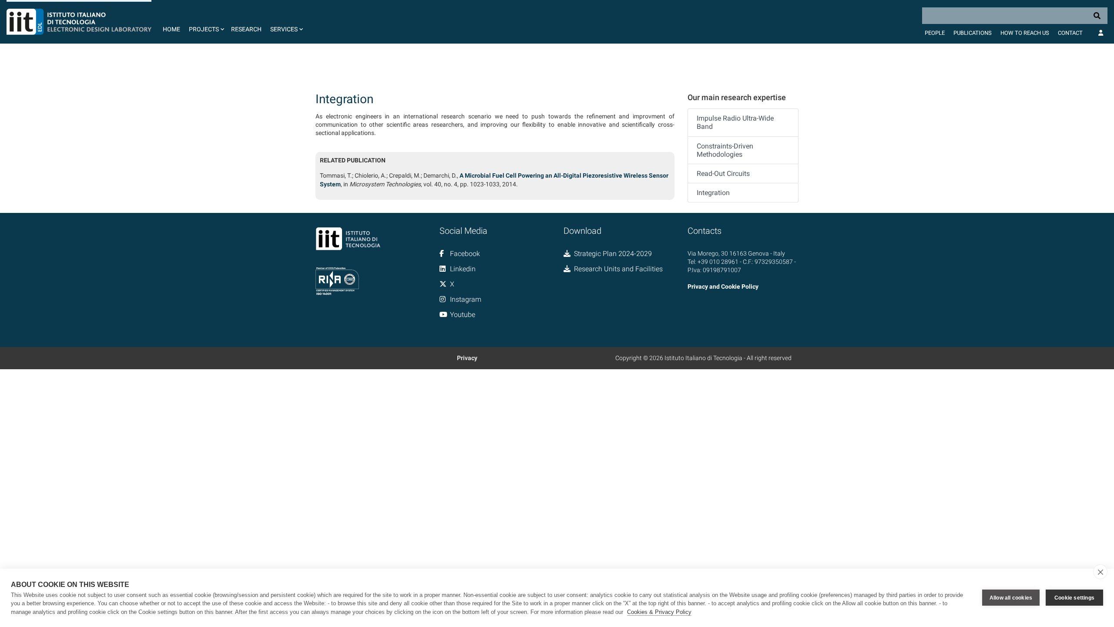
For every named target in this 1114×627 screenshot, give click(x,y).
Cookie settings (1074, 598)
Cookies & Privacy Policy (659, 612)
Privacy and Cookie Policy (723, 286)
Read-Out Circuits (723, 173)
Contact (1070, 33)
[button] (206, 22)
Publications (972, 33)
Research (246, 29)
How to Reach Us (1024, 33)
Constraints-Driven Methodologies (725, 150)
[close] (1100, 571)
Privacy (467, 357)
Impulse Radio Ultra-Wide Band (735, 122)
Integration (713, 193)
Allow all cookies (1011, 598)
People (935, 33)
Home (171, 29)
